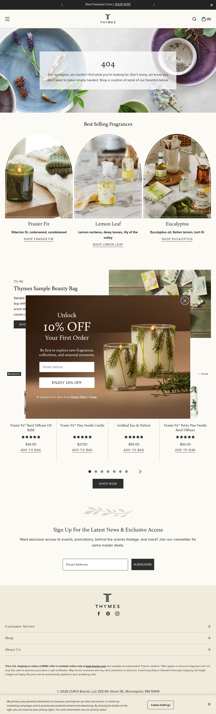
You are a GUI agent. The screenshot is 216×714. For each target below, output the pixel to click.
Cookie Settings (160, 705)
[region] (108, 704)
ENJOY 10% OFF (67, 383)
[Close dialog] (185, 300)
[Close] (209, 704)
